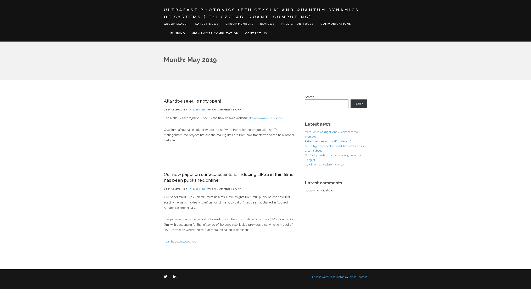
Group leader (176, 23)
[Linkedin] (175, 276)
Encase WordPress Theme (328, 276)
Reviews (267, 23)
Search (309, 97)
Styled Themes (358, 276)
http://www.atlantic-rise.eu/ (265, 118)
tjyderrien (197, 109)
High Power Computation (215, 33)
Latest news (207, 23)
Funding (178, 33)
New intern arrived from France (324, 164)
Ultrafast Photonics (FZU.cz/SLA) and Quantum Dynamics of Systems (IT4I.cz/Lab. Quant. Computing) (261, 13)
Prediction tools (297, 23)
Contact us (256, 33)
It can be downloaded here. (180, 241)
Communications (335, 23)
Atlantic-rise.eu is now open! (192, 101)
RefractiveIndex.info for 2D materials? (328, 141)
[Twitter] (166, 276)
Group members (239, 23)
